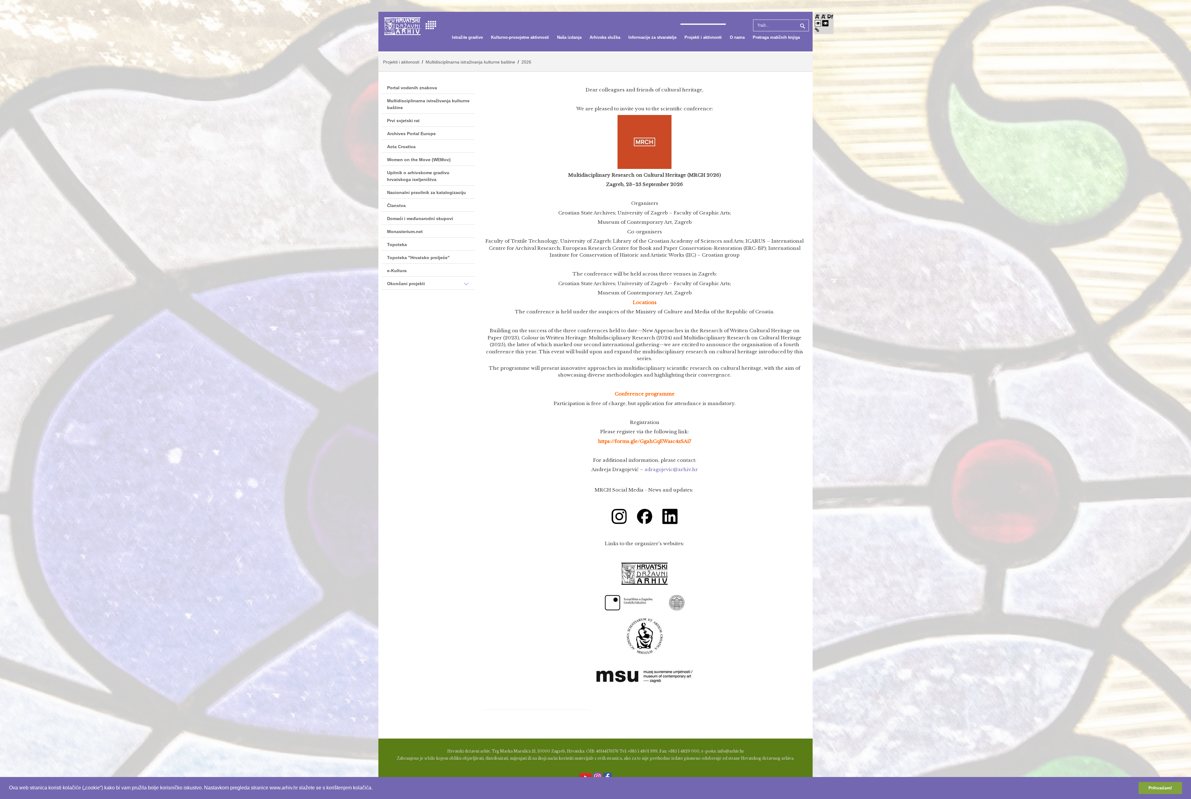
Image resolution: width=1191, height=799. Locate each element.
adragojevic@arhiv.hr (671, 469)
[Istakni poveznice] (817, 30)
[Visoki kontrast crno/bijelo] (825, 23)
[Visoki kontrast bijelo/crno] (818, 23)
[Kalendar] (431, 24)
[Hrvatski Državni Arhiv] (402, 25)
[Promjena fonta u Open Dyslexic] (830, 16)
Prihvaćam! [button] (1160, 787)
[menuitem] (467, 37)
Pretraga (802, 25)
